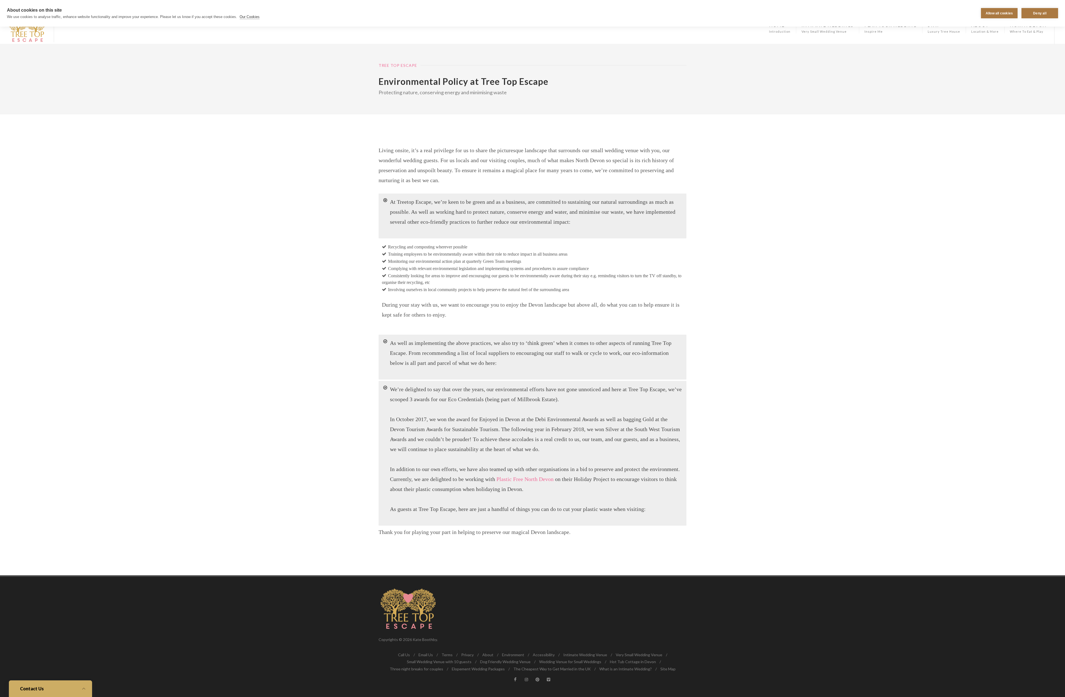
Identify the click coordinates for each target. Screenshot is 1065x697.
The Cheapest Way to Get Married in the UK (552, 669)
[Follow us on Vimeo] (548, 679)
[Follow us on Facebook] (515, 679)
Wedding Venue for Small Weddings (570, 661)
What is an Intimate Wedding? (625, 669)
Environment (513, 654)
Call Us (404, 654)
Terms (447, 654)
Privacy (467, 654)
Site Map (668, 669)
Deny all (1039, 13)
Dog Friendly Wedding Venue (505, 661)
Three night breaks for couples (416, 669)
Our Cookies (250, 17)
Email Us (426, 654)
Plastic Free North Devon (525, 479)
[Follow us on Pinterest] (537, 679)
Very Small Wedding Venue (639, 654)
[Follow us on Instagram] (526, 679)
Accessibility (544, 654)
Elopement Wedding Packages (478, 669)
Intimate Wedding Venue (585, 654)
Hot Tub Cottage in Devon (633, 661)
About (487, 654)
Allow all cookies (999, 13)
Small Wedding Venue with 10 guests (439, 661)
